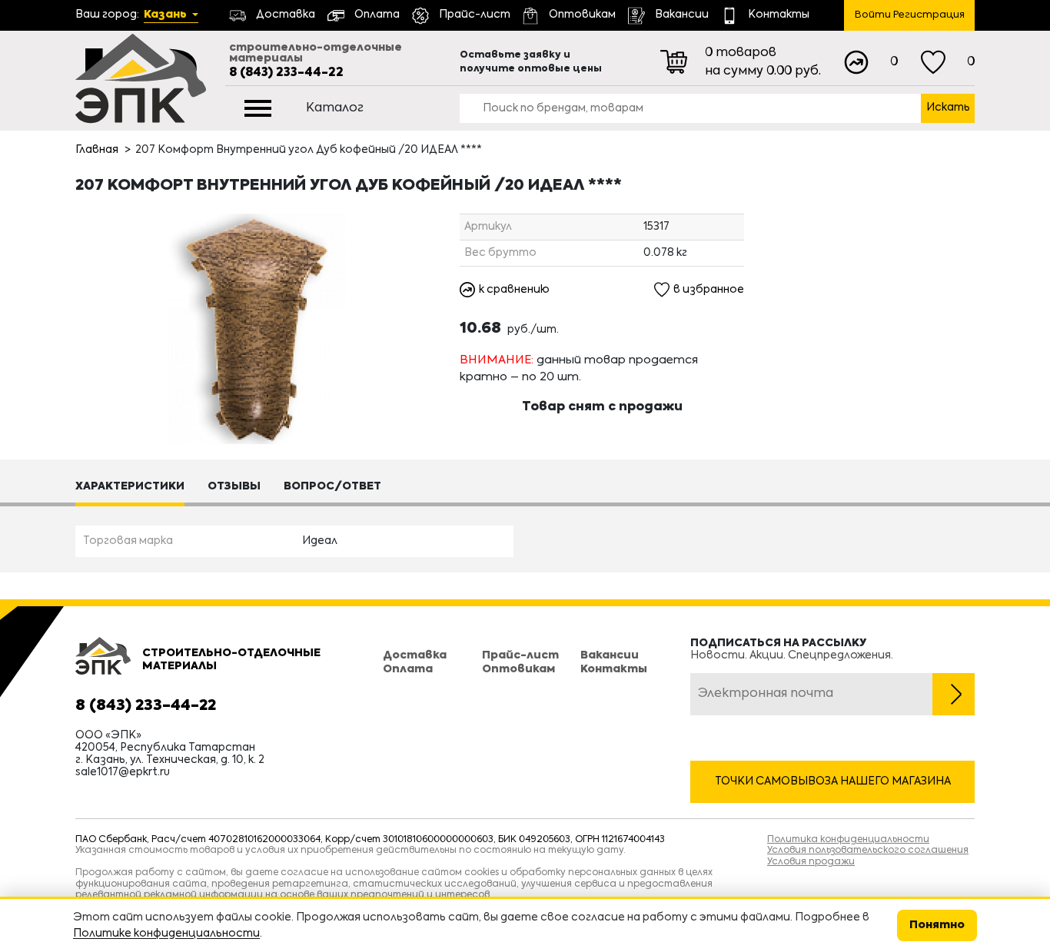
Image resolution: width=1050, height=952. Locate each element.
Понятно (937, 925)
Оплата (408, 669)
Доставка (415, 655)
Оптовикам (518, 669)
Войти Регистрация (910, 15)
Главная (96, 149)
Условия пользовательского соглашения (868, 850)
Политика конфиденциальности (848, 839)
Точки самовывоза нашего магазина (833, 781)
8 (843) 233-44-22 (286, 73)
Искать (948, 107)
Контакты (613, 669)
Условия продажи (811, 862)
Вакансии (609, 655)
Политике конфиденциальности (166, 933)
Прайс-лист (520, 655)
